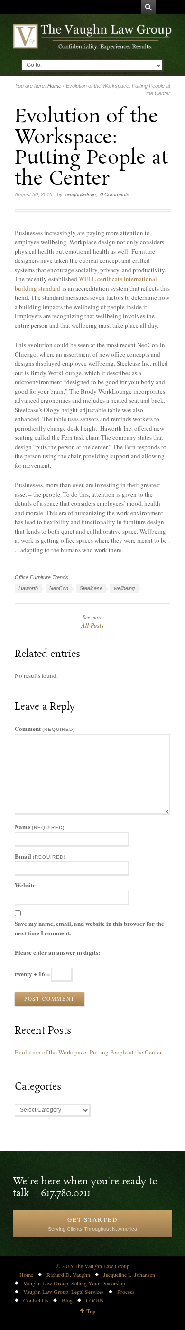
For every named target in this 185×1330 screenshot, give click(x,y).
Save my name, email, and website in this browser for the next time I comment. (89, 928)
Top (91, 1311)
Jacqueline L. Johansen (129, 1274)
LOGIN (95, 1300)
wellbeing (124, 588)
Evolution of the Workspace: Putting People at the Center (88, 1052)
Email (40, 855)
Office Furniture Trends (41, 577)
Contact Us (35, 1300)
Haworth (28, 588)
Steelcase (91, 588)
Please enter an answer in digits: (57, 952)
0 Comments (115, 194)
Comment (45, 728)
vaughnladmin (80, 194)
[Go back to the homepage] (92, 37)
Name (40, 826)
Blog (67, 1300)
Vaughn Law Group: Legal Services (63, 1291)
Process (126, 1291)
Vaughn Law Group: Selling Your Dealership (74, 1283)
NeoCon (58, 588)
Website (25, 884)
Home (54, 86)
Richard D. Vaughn (68, 1274)
